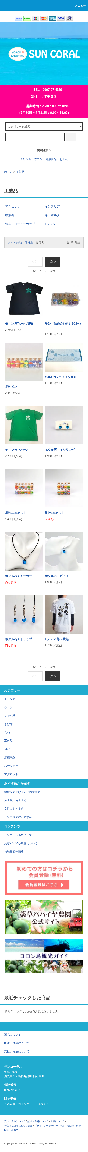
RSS (6, 1130)
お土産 (64, 159)
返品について (57, 1121)
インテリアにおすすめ (18, 817)
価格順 (29, 242)
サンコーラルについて (18, 835)
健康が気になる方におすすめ (22, 792)
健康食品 (51, 159)
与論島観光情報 (14, 851)
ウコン (38, 159)
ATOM (14, 1130)
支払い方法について (14, 1121)
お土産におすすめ (15, 800)
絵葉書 (9, 215)
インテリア (52, 206)
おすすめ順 (15, 242)
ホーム (8, 171)
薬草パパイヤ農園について (21, 843)
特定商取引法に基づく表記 (18, 1125)
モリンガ (25, 159)
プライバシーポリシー (46, 1125)
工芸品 (20, 171)
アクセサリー (14, 206)
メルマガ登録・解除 (70, 1125)
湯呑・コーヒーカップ (20, 224)
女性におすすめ (14, 808)
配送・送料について (37, 1121)
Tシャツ (50, 224)
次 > (53, 261)
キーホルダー (54, 215)
